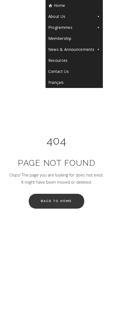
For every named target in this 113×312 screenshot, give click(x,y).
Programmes (60, 27)
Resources (58, 60)
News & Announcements (71, 49)
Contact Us (58, 71)
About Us (57, 16)
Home (59, 5)
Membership (60, 38)
